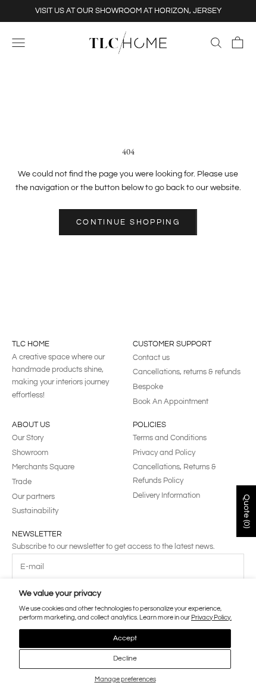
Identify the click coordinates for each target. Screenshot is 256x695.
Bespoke (148, 387)
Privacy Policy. (211, 617)
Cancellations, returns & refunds (187, 372)
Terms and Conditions (170, 438)
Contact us (151, 357)
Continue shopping (128, 222)
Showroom (30, 452)
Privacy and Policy (164, 452)
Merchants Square (43, 467)
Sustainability (35, 511)
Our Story (27, 438)
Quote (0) (246, 511)
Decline (125, 658)
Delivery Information (166, 495)
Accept (125, 638)
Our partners (33, 496)
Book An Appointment (170, 401)
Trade (22, 482)
